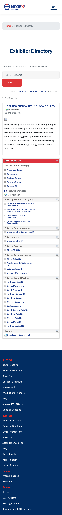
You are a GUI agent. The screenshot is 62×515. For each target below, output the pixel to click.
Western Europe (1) (15, 302)
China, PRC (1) (13, 250)
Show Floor (8, 376)
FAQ (4, 398)
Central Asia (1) (14, 322)
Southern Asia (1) (15, 314)
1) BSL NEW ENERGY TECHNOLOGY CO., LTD (29, 106)
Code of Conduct (11, 410)
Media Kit (7, 481)
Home (8, 26)
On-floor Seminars (12, 382)
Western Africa (14, 182)
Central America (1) (15, 286)
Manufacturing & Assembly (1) (20, 232)
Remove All (12, 186)
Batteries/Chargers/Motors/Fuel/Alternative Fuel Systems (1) (21, 210)
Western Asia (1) (14, 318)
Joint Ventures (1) (15, 269)
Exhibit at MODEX (11, 420)
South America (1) (15, 290)
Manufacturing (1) (15, 241)
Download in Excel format (18, 335)
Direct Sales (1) (14, 259)
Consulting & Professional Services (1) (19, 222)
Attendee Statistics (12, 443)
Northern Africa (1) (15, 326)
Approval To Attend (12, 404)
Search (12, 82)
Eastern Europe (14, 178)
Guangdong (12, 174)
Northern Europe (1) (16, 294)
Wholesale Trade (15, 170)
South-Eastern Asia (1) (17, 310)
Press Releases (10, 476)
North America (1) (15, 282)
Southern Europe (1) (16, 298)
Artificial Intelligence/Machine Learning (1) (20, 204)
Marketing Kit (9, 454)
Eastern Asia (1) (14, 306)
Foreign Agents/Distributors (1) (20, 264)
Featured (22, 91)
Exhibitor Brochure (12, 426)
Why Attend (8, 387)
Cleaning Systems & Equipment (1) (16, 216)
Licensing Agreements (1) (18, 273)
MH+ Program (9, 460)
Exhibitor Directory (12, 370)
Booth (43, 91)
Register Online (10, 365)
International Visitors (13, 393)
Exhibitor (33, 91)
